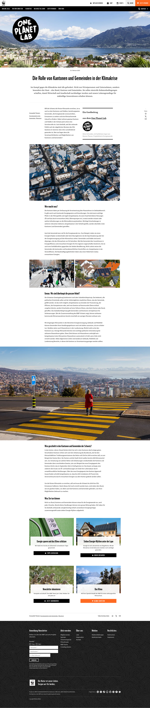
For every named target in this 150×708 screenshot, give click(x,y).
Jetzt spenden (144, 3)
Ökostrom (38, 118)
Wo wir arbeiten (17, 9)
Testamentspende (66, 640)
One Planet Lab (98, 118)
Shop (111, 3)
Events (121, 3)
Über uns (61, 9)
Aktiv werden (51, 9)
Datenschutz (111, 635)
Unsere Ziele (6, 9)
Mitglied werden (98, 3)
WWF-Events (64, 644)
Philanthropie (65, 642)
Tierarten (28, 9)
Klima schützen (99, 601)
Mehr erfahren (99, 555)
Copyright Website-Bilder (35, 698)
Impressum (110, 637)
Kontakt (78, 640)
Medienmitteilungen (98, 635)
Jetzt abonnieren (53, 601)
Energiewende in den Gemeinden (49, 616)
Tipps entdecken (52, 553)
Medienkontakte (96, 637)
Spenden (63, 637)
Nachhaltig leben (39, 9)
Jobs (77, 635)
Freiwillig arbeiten (66, 647)
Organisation (80, 637)
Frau (33, 644)
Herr (39, 644)
